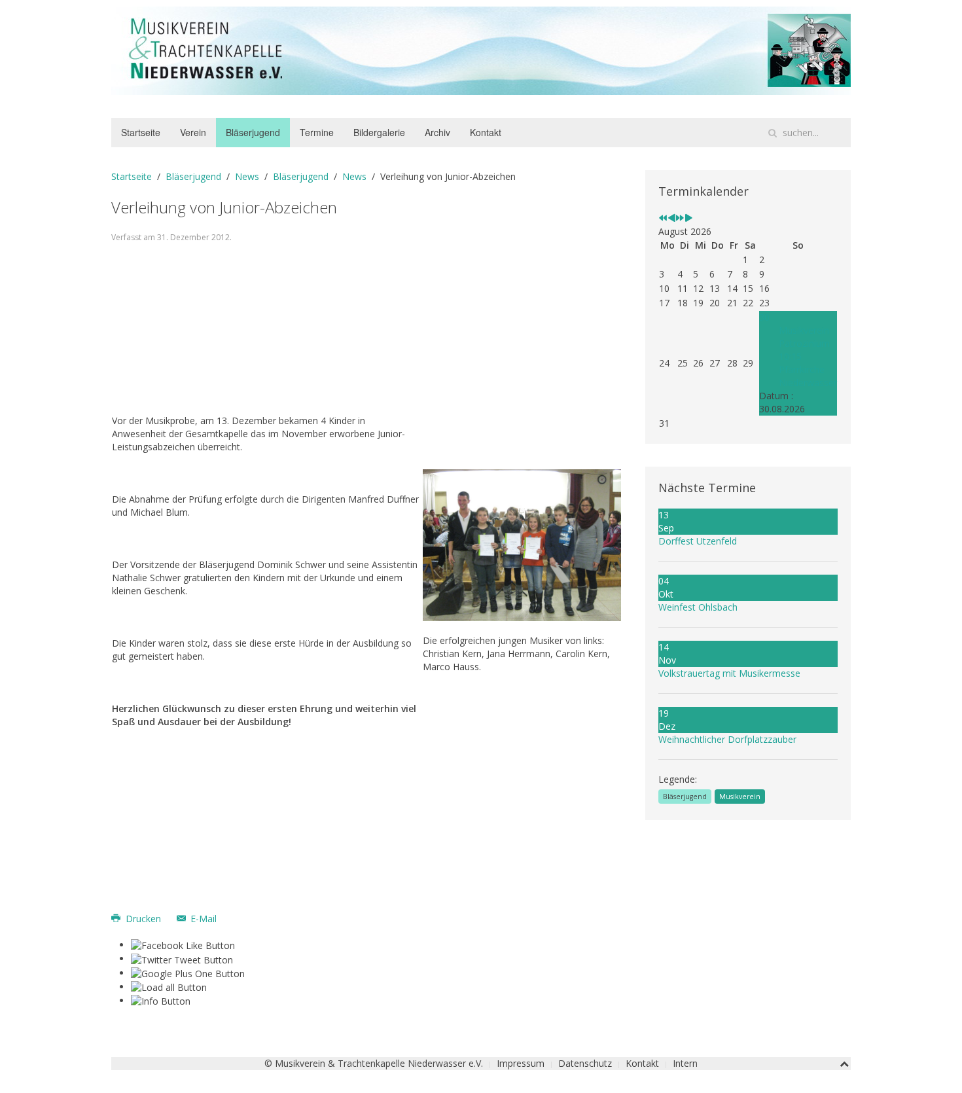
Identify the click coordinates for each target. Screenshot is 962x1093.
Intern (685, 1063)
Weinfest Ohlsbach (698, 607)
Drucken (143, 918)
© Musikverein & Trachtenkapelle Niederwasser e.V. (373, 1063)
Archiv (437, 132)
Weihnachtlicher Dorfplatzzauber (727, 739)
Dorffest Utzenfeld (697, 541)
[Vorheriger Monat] (671, 218)
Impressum (520, 1063)
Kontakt (485, 132)
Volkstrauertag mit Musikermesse (729, 673)
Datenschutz (585, 1063)
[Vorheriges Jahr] (663, 218)
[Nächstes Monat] (688, 218)
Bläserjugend (253, 132)
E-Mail (202, 918)
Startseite (140, 132)
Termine (317, 132)
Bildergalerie (379, 132)
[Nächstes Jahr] (680, 218)
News (247, 176)
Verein (193, 132)
